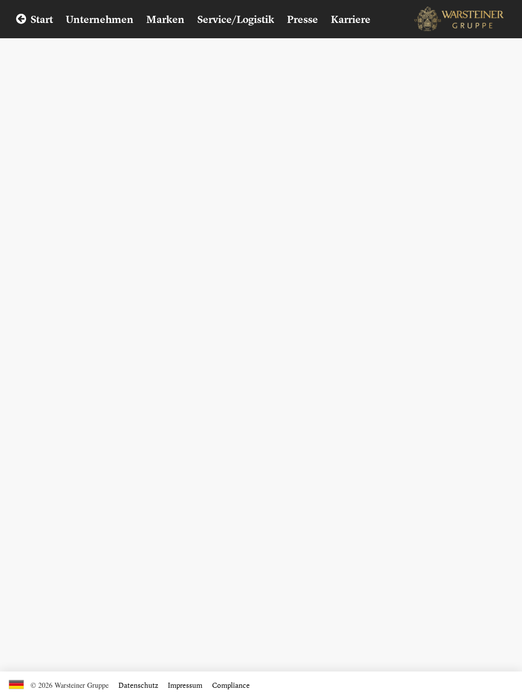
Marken (165, 19)
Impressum (185, 685)
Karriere (351, 19)
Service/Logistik (235, 19)
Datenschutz (138, 685)
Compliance (231, 685)
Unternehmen (100, 19)
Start (42, 19)
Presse (302, 19)
